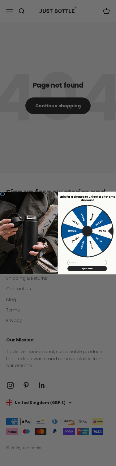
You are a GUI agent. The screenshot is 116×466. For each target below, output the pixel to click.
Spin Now (86, 268)
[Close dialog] (2, 194)
